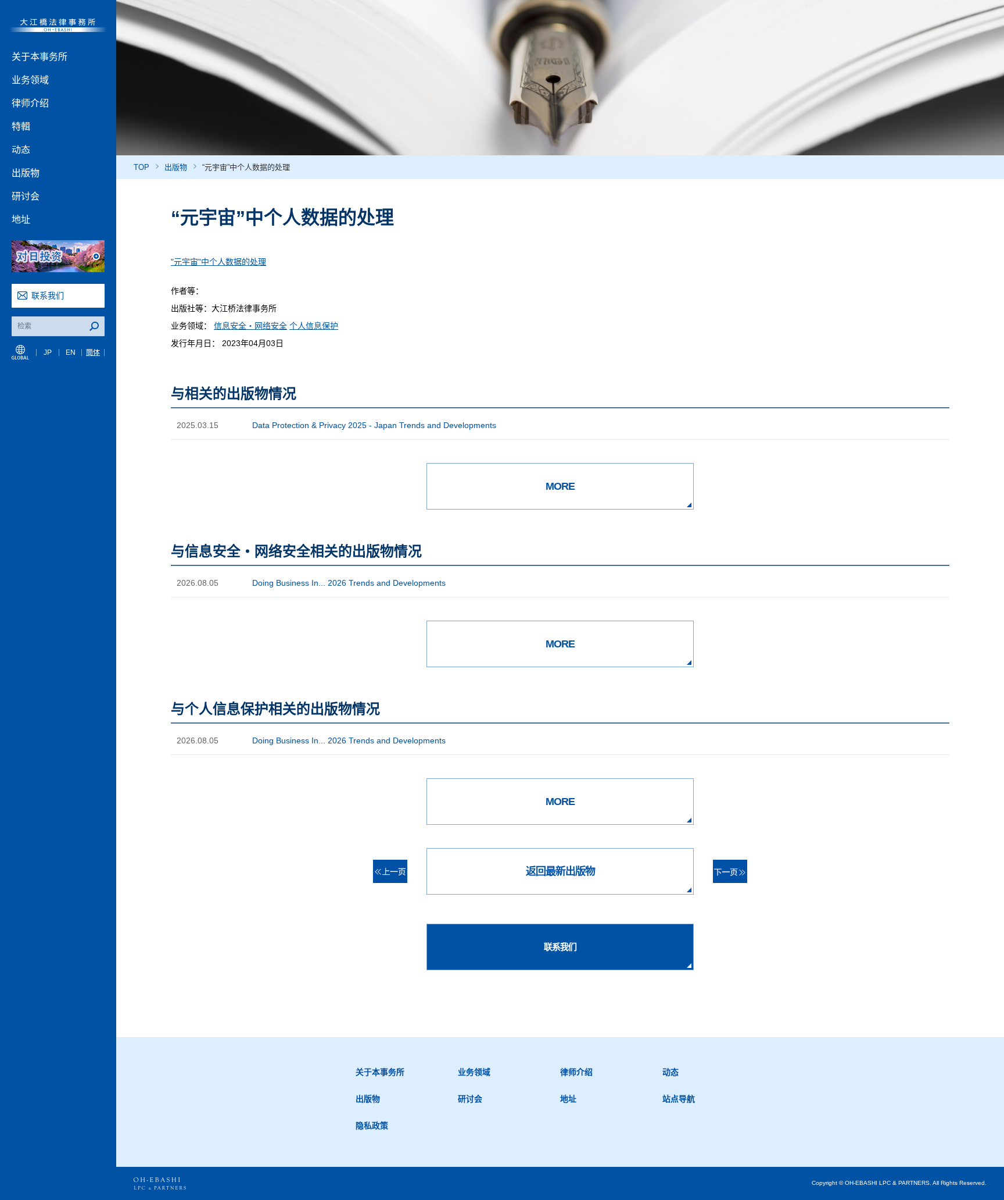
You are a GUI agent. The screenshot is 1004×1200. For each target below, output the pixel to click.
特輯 (21, 126)
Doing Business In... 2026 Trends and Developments (349, 582)
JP (48, 352)
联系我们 (47, 295)
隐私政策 (372, 1125)
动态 (21, 150)
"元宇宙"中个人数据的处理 (218, 261)
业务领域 (30, 80)
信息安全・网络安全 (250, 325)
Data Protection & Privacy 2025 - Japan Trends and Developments (374, 425)
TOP (141, 167)
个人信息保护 (313, 325)
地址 (21, 220)
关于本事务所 (39, 57)
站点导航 (678, 1098)
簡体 (93, 352)
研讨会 (26, 196)
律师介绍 (30, 103)
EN (71, 352)
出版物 (26, 173)
